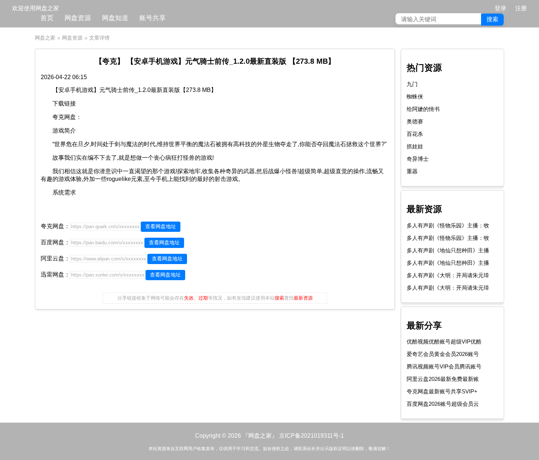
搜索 (492, 19)
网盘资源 (78, 18)
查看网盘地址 (160, 226)
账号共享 (152, 18)
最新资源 (424, 209)
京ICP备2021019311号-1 (311, 436)
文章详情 (99, 38)
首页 (47, 18)
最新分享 (424, 325)
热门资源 (424, 68)
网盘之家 (45, 38)
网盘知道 (115, 18)
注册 (521, 8)
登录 (500, 8)
